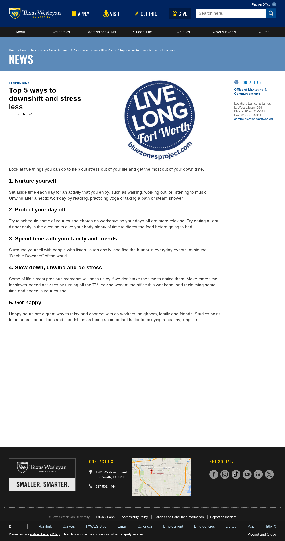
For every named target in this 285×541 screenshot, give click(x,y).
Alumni (264, 32)
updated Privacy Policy (45, 534)
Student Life (142, 32)
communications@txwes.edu (254, 119)
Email (122, 526)
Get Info (149, 13)
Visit (115, 13)
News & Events (224, 32)
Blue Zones (109, 50)
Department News (85, 50)
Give (183, 13)
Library (231, 526)
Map (250, 526)
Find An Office (261, 4)
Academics (61, 32)
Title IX (270, 526)
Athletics (183, 32)
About (20, 32)
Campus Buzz (19, 82)
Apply (83, 13)
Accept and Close (262, 534)
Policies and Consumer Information (179, 517)
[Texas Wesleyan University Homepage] (39, 13)
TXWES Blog (96, 526)
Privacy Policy (105, 517)
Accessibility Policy (135, 517)
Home (13, 50)
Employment (173, 526)
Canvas (69, 526)
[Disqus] (116, 383)
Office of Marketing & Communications (250, 91)
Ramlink (45, 526)
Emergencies (204, 526)
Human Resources (33, 50)
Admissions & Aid (102, 32)
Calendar (145, 526)
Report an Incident (223, 517)
